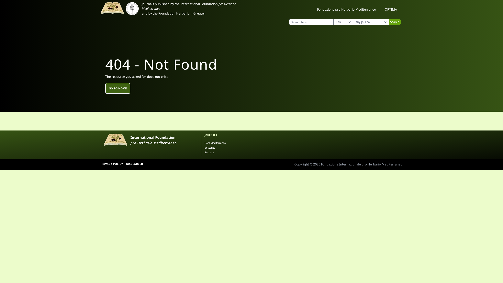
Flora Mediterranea (215, 143)
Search (394, 22)
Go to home (118, 88)
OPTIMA (391, 9)
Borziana (209, 152)
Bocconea (210, 147)
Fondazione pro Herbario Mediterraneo (346, 9)
